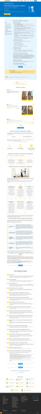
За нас (3, 397)
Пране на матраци (21, 386)
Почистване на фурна (14, 402)
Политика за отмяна (23, 401)
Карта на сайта (4, 403)
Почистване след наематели (15, 399)
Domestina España (5, 410)
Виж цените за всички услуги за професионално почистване (20, 141)
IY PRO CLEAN (10, 90)
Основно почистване (11, 379)
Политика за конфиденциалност (24, 398)
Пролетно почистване (31, 386)
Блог (3, 404)
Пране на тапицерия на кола (15, 403)
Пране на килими (15, 390)
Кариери (4, 401)
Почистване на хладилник (27, 390)
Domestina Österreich (14, 410)
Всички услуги (13, 396)
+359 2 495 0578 (21, 372)
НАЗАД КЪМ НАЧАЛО (20, 127)
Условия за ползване (23, 396)
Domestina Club (4, 396)
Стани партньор (4, 402)
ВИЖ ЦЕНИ (20, 66)
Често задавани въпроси (5, 398)
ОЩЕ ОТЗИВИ (20, 125)
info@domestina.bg (35, 397)
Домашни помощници (14, 397)
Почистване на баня (14, 401)
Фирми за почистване (5, 399)
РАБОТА (21, 393)
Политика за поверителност (24, 399)
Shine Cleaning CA (10, 119)
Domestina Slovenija (23, 410)
